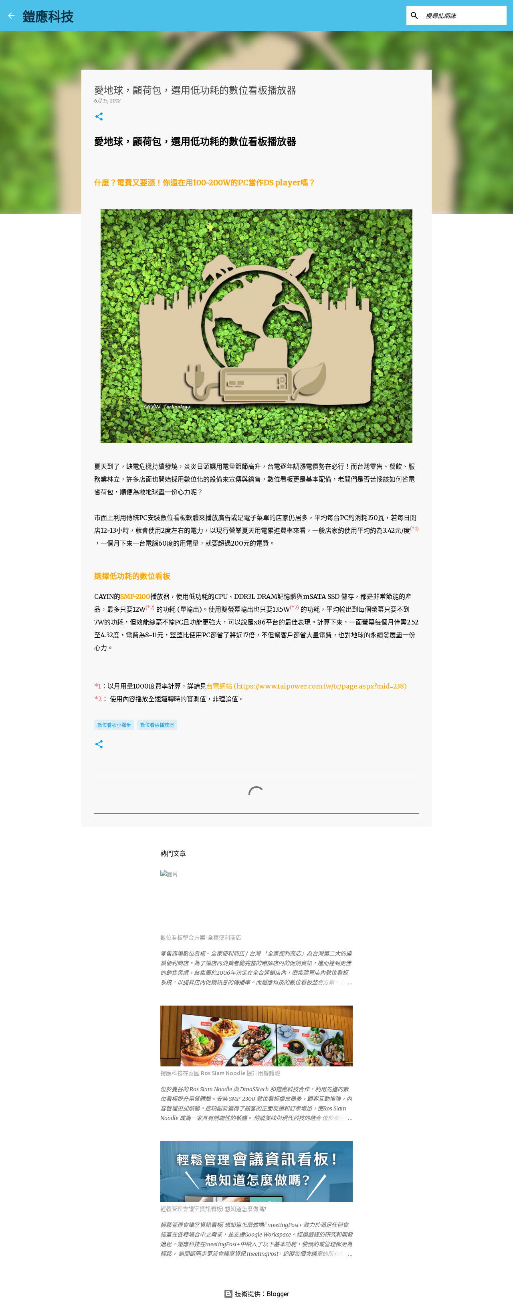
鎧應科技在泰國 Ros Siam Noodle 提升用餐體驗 (220, 1073)
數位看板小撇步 (114, 725)
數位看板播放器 (157, 725)
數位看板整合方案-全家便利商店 (200, 937)
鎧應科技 (48, 16)
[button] (99, 117)
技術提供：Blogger (261, 1293)
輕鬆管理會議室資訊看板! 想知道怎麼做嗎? (213, 1209)
